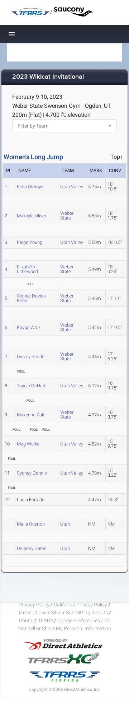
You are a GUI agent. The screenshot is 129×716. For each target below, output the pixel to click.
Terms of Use (32, 612)
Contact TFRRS (36, 620)
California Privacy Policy (80, 605)
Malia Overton (31, 524)
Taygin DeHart (31, 385)
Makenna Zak (30, 414)
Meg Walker (29, 444)
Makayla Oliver (31, 215)
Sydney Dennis (32, 473)
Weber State (66, 216)
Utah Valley (71, 186)
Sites (56, 612)
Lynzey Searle (30, 356)
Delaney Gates (32, 548)
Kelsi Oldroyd (30, 186)
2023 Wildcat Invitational (48, 77)
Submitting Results (87, 612)
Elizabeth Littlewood (27, 269)
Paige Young (29, 242)
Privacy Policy (34, 605)
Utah (65, 524)
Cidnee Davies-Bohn (32, 298)
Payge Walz (28, 327)
